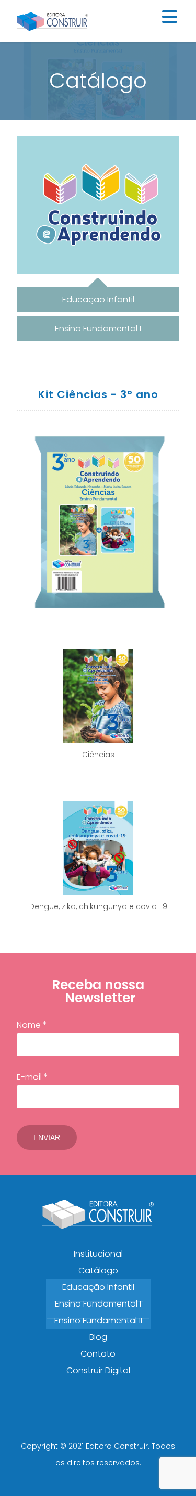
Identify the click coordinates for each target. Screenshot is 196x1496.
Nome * (32, 1025)
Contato (98, 1354)
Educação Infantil (98, 1287)
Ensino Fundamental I (98, 1304)
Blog (98, 1337)
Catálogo (98, 1270)
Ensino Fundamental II (98, 1320)
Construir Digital (98, 1370)
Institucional (98, 1254)
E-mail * (32, 1077)
